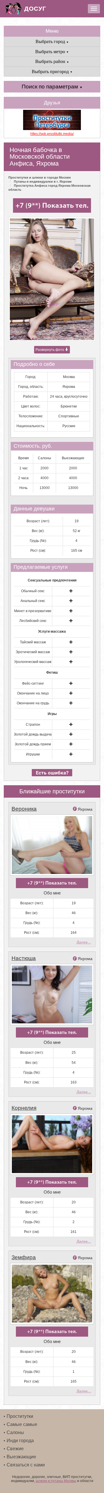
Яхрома (68, 387)
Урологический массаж (32, 662)
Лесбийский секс (33, 621)
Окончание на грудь (33, 703)
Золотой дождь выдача (33, 734)
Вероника (24, 809)
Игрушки (33, 754)
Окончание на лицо (33, 693)
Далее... (84, 942)
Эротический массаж (33, 652)
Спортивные (68, 416)
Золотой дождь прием (33, 744)
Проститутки (20, 1416)
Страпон (33, 725)
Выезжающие (21, 1456)
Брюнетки (69, 406)
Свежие (15, 1448)
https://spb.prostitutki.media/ (52, 134)
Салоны (15, 1432)
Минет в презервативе (32, 611)
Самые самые (22, 1424)
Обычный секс (32, 591)
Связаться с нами (26, 1464)
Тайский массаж (33, 642)
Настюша (24, 958)
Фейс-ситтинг (33, 683)
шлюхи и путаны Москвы (56, 1481)
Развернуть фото (50, 350)
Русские (68, 426)
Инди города (20, 1440)
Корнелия (24, 1108)
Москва (69, 377)
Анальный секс (33, 601)
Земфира (24, 1257)
